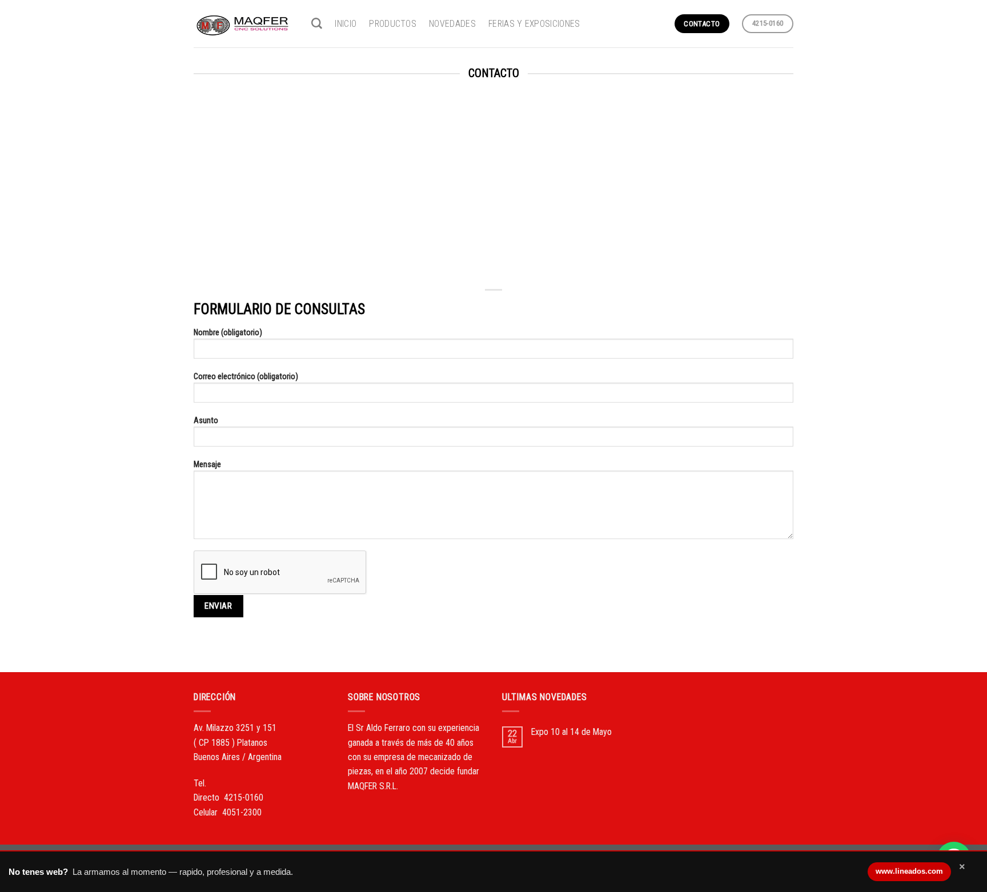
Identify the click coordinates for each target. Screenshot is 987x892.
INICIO (345, 23)
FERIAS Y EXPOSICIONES (534, 23)
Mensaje (207, 464)
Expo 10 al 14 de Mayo (571, 731)
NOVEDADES (452, 23)
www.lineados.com (909, 871)
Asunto (206, 420)
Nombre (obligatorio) (228, 332)
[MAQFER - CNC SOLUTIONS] (244, 23)
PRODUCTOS (392, 23)
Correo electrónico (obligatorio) (246, 376)
